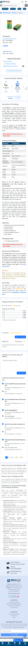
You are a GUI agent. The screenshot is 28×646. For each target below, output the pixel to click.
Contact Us (14, 616)
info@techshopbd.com (15, 586)
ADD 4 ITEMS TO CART (17, 97)
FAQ (14, 617)
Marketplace (5, 8)
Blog (24, 8)
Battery (14, 13)
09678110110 (19, 288)
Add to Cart (19, 640)
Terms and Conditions (14, 606)
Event (19, 8)
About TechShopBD (14, 614)
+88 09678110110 (16, 584)
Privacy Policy (14, 607)
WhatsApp (16, 292)
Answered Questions (9, 39)
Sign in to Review (20, 337)
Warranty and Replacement (14, 604)
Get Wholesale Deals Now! (14, 71)
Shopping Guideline (14, 602)
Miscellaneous (7, 13)
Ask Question (21, 373)
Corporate (13, 8)
